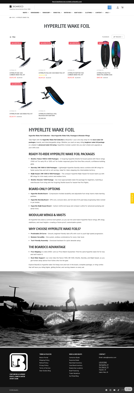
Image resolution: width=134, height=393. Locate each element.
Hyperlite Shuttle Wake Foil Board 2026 (104, 74)
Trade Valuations (74, 373)
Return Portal (43, 357)
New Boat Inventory (75, 363)
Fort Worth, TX (103, 367)
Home (13, 17)
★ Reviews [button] (132, 198)
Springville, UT (104, 365)
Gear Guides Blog (45, 371)
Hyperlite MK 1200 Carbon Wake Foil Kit (17, 74)
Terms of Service (44, 368)
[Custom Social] (122, 390)
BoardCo (16, 390)
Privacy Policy (43, 365)
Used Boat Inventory (75, 365)
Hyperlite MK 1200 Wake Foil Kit (21, 114)
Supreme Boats (74, 360)
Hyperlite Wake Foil (22, 17)
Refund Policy (43, 363)
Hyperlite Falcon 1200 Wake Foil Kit (52, 73)
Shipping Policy (44, 360)
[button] (122, 7)
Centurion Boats (74, 357)
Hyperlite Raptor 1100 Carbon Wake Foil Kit (76, 74)
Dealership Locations (76, 368)
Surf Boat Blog (74, 376)
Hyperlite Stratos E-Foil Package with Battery (48, 114)
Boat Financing (74, 371)
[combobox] (73, 7)
